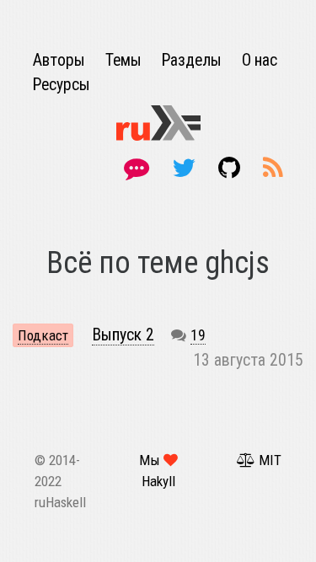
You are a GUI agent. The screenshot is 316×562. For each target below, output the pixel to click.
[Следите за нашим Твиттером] (186, 168)
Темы (125, 60)
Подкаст (43, 335)
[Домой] (158, 121)
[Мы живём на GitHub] (232, 168)
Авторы (60, 60)
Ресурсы (61, 84)
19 (198, 335)
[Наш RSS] (273, 168)
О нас (259, 60)
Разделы (193, 60)
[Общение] (139, 168)
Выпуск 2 (123, 335)
